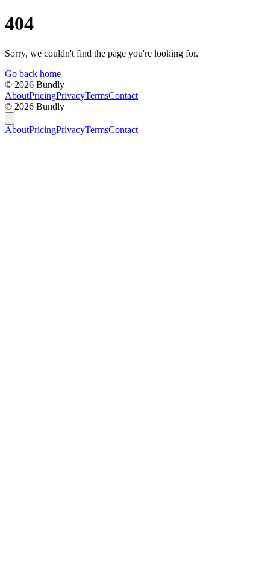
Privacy (70, 95)
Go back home (33, 74)
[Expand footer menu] (9, 118)
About (17, 95)
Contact (123, 95)
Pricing (42, 95)
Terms (96, 95)
